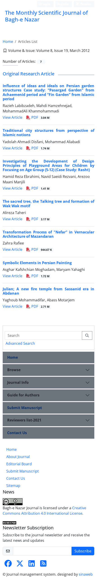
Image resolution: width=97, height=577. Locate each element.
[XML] (5, 56)
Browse (14, 369)
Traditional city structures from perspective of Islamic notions (48, 132)
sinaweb (86, 574)
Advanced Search (20, 343)
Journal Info (18, 382)
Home (8, 41)
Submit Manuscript (24, 407)
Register (62, 4)
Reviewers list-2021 (24, 420)
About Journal (18, 456)
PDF (39, 117)
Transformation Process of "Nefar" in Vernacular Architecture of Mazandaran (48, 234)
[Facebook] (8, 564)
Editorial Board (19, 463)
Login (46, 4)
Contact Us (17, 432)
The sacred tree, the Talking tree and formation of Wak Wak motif (48, 203)
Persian (85, 4)
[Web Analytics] (9, 522)
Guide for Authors (23, 395)
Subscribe (82, 551)
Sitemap (13, 485)
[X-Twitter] (19, 564)
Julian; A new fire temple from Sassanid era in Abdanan (48, 291)
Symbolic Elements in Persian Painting (37, 262)
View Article (12, 117)
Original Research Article (28, 74)
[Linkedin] (31, 564)
